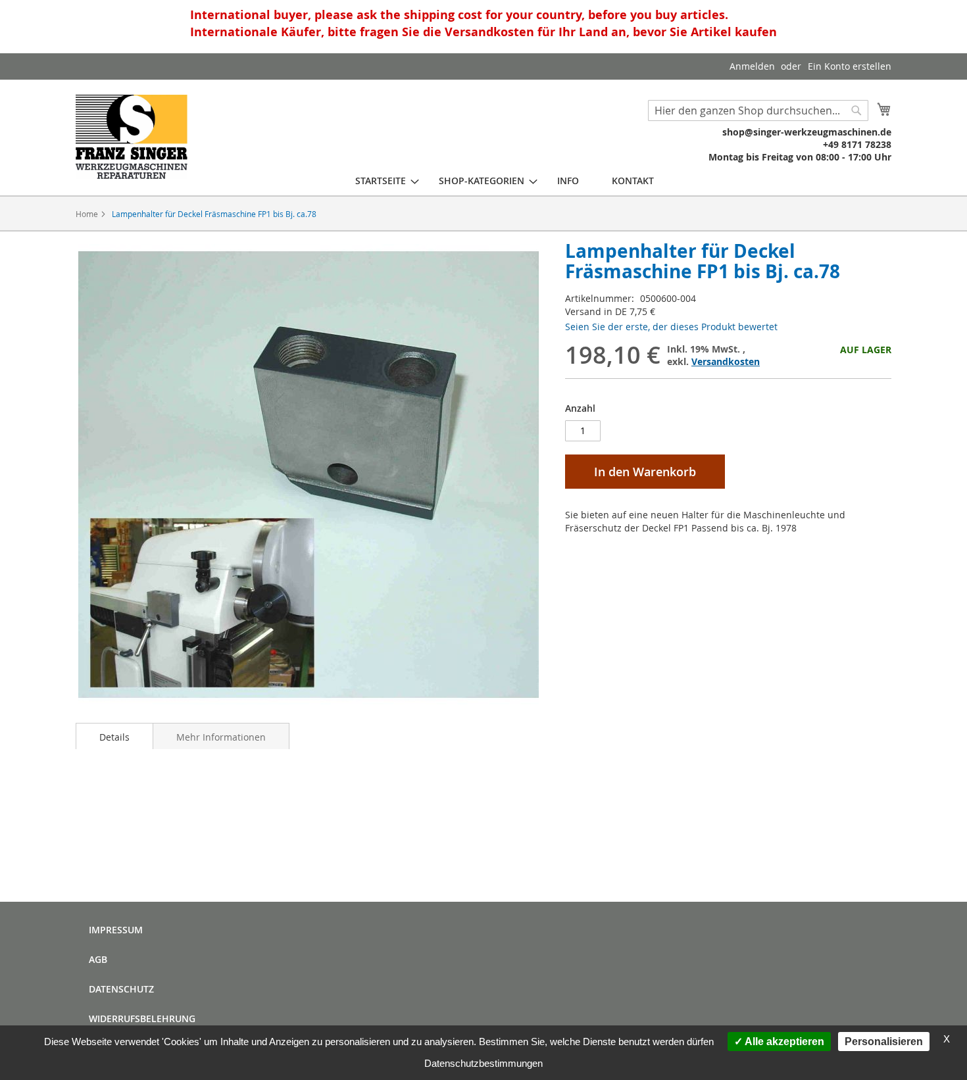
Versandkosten (725, 361)
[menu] (504, 180)
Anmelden (752, 66)
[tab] (114, 736)
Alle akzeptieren (783, 1041)
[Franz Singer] (131, 137)
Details (114, 737)
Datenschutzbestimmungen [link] (483, 1063)
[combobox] (758, 110)
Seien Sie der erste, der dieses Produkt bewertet (671, 326)
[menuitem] (380, 180)
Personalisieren (884, 1041)
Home (87, 214)
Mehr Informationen (221, 737)
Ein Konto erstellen (849, 66)
